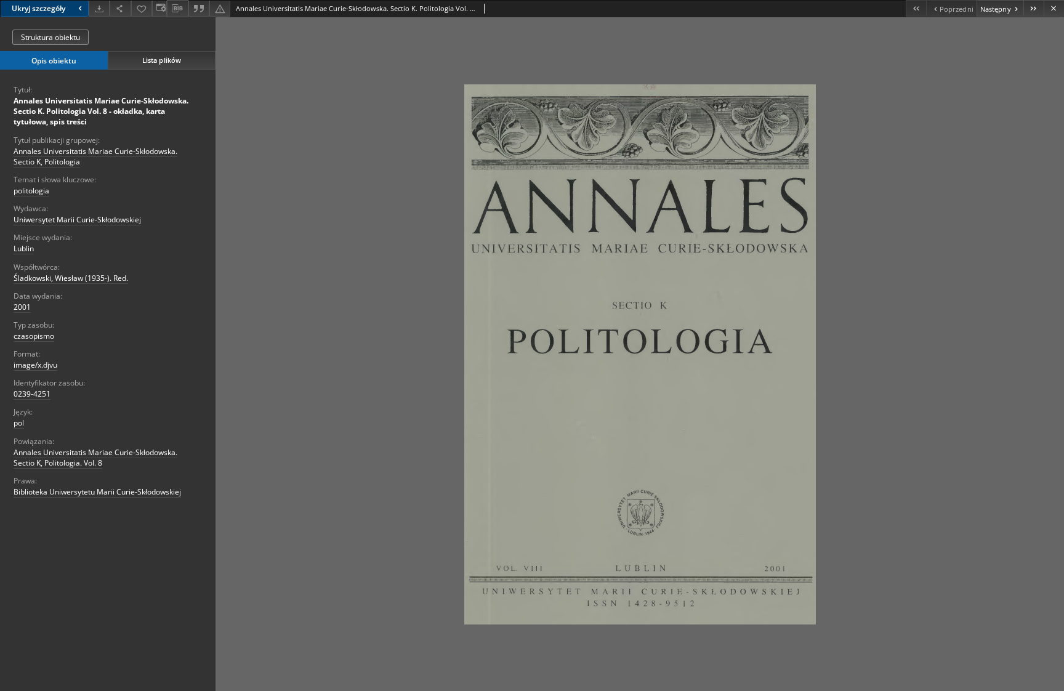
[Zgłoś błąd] (219, 8)
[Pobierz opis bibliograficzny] (177, 8)
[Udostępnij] (120, 8)
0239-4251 (32, 394)
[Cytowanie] (198, 8)
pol (19, 423)
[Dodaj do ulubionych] (141, 8)
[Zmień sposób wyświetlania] (159, 8)
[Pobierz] (99, 8)
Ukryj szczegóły (38, 8)
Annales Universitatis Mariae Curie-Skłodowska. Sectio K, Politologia (95, 156)
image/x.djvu (35, 365)
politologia (31, 190)
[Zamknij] (1054, 8)
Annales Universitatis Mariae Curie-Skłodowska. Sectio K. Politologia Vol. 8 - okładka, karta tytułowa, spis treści (101, 111)
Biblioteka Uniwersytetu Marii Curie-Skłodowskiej (97, 492)
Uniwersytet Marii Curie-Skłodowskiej (77, 219)
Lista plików (161, 60)
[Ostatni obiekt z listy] (1033, 8)
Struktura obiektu (50, 37)
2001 (22, 307)
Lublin (24, 248)
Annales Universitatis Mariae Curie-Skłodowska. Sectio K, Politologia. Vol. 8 (95, 457)
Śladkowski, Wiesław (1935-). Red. (71, 278)
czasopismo (34, 336)
